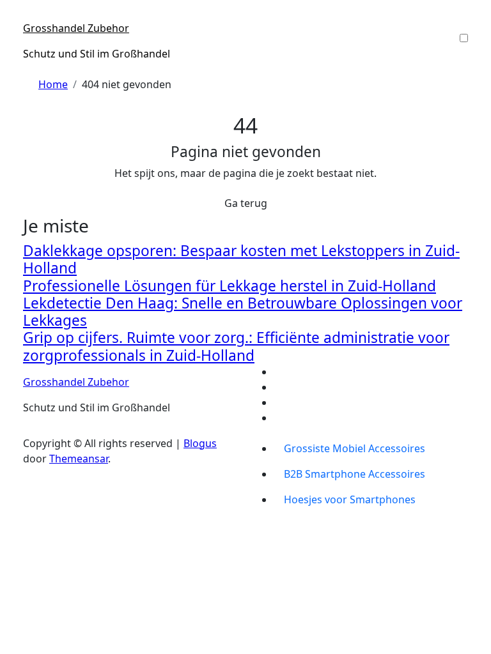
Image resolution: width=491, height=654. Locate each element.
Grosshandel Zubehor (76, 28)
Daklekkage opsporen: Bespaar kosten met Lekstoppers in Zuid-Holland (241, 259)
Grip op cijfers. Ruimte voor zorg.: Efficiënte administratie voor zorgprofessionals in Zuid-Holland (236, 346)
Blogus (200, 443)
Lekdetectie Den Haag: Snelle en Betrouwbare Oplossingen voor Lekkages (242, 311)
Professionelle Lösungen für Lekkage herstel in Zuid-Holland (229, 286)
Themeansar (78, 459)
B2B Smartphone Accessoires (354, 474)
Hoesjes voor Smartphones (350, 499)
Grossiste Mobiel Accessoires (354, 448)
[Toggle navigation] (31, 16)
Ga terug (245, 203)
